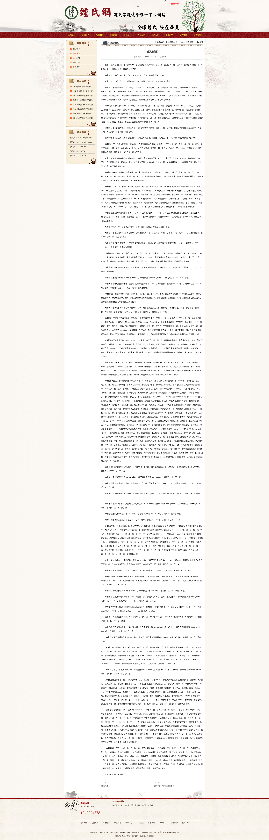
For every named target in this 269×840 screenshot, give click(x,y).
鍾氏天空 (116, 805)
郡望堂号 (76, 49)
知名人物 (155, 35)
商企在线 (197, 35)
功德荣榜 (183, 35)
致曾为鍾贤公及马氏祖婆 (83, 104)
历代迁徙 (76, 58)
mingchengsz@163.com (171, 832)
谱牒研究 (169, 35)
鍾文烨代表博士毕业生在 (83, 91)
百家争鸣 (76, 67)
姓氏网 (144, 805)
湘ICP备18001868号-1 (123, 836)
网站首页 (71, 35)
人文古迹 (141, 35)
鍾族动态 (113, 35)
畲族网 (150, 805)
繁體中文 (175, 4)
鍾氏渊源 (76, 53)
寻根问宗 (76, 62)
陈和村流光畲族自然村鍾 (83, 118)
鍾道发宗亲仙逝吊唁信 (82, 113)
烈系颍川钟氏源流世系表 (164, 786)
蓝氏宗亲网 (125, 805)
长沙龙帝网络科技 (147, 836)
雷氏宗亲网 (135, 805)
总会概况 (85, 35)
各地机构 (99, 35)
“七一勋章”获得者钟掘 (82, 87)
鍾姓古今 (127, 35)
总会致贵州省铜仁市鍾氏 (83, 100)
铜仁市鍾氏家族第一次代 (83, 96)
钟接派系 (104, 786)
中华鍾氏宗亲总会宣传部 (83, 109)
